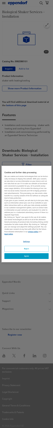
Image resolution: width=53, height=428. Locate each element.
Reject (26, 249)
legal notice (8, 234)
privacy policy (33, 232)
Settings (26, 242)
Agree (26, 256)
